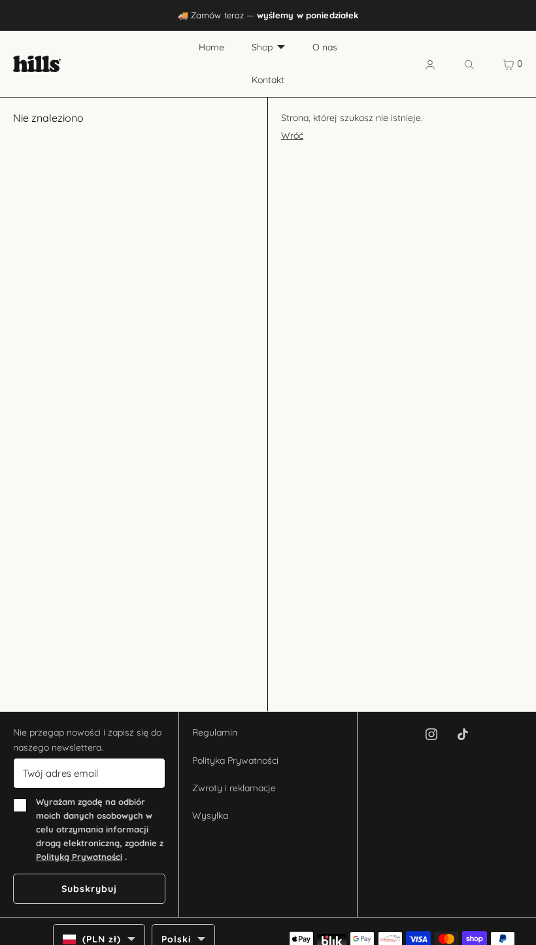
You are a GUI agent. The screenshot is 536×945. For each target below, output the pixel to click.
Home (211, 47)
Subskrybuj (89, 889)
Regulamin (214, 732)
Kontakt (268, 80)
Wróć (292, 135)
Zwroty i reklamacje (234, 788)
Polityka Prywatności (235, 760)
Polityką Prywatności (79, 856)
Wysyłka (210, 815)
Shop (262, 47)
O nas (324, 47)
